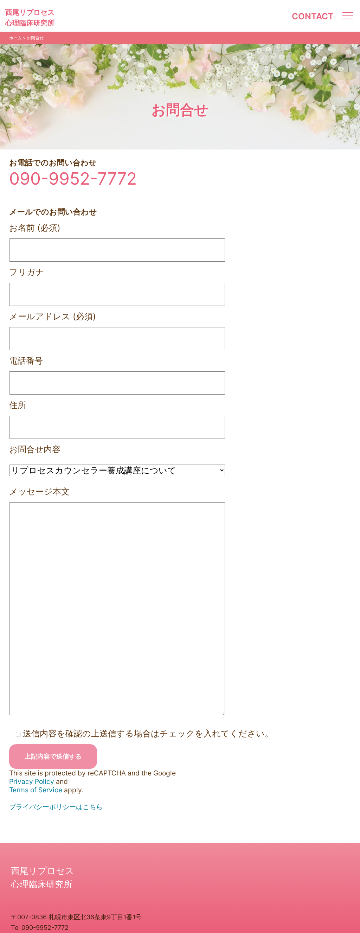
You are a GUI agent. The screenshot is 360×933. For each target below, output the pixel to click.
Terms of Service (35, 790)
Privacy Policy (31, 781)
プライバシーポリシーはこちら (56, 807)
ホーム (15, 37)
